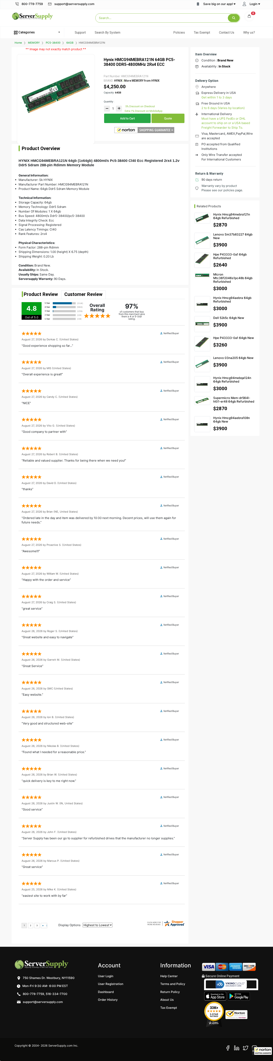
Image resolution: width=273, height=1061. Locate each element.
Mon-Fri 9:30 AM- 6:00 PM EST (45, 986)
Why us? (249, 32)
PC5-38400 (53, 42)
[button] (262, 1051)
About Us (167, 1000)
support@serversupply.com (74, 4)
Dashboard (106, 992)
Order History (108, 1000)
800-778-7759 (32, 4)
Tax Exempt (202, 32)
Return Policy (170, 992)
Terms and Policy (172, 984)
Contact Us (226, 32)
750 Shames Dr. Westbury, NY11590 (48, 978)
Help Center (169, 976)
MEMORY (34, 42)
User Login (105, 976)
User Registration (110, 984)
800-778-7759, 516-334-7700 (44, 994)
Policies (179, 32)
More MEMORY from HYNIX (141, 80)
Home (18, 42)
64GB (70, 42)
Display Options (69, 925)
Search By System (107, 32)
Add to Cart (127, 118)
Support (80, 32)
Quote (168, 118)
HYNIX (118, 80)
